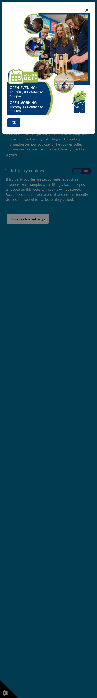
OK (13, 122)
